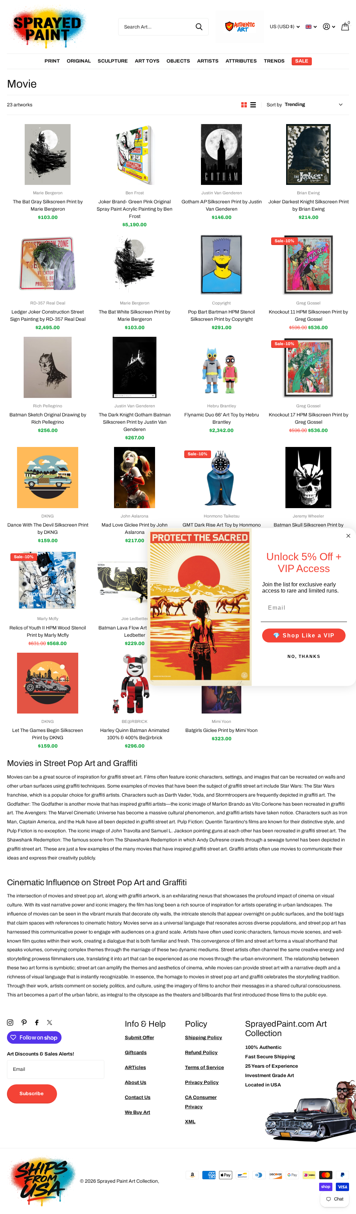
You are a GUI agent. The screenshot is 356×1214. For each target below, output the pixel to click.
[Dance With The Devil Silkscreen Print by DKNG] (47, 477)
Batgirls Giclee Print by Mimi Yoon (221, 730)
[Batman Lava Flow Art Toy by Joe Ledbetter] (134, 580)
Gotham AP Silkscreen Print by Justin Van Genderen (221, 205)
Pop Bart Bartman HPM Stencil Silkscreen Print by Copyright (221, 315)
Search (199, 26)
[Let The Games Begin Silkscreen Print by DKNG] (47, 683)
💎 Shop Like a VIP (304, 635)
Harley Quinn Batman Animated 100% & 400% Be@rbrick (134, 734)
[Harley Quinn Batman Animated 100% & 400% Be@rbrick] (134, 683)
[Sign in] (329, 26)
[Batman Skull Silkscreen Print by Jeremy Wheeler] (308, 477)
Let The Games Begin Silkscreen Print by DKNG (47, 734)
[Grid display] (244, 104)
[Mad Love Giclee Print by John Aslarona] (134, 477)
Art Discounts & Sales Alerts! (40, 1054)
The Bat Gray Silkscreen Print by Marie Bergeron (48, 205)
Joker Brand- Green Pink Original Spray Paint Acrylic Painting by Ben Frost (134, 209)
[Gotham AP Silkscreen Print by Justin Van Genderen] (221, 154)
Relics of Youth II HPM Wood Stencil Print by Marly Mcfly (47, 631)
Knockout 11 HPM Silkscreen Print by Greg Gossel (308, 315)
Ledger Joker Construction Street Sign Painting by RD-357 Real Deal (48, 315)
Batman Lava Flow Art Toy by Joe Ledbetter (134, 631)
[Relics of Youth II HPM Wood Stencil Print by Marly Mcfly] (47, 580)
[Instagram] (10, 1022)
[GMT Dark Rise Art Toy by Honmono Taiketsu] (221, 477)
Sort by (274, 104)
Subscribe (31, 1093)
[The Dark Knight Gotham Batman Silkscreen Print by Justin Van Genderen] (134, 367)
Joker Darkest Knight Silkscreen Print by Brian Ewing (308, 205)
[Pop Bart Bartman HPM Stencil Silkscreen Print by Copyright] (221, 264)
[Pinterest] (24, 1022)
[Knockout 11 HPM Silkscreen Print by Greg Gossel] (308, 264)
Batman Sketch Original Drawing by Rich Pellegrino (47, 418)
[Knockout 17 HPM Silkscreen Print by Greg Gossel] (308, 367)
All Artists (52, 61)
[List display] (253, 104)
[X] (49, 1022)
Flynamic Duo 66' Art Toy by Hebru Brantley (221, 418)
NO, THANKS (304, 656)
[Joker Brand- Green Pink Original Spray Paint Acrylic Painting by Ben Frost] (134, 154)
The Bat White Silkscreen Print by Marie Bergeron (134, 315)
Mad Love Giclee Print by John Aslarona (135, 528)
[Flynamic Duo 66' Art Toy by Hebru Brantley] (221, 367)
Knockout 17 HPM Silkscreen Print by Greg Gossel (308, 418)
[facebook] (37, 1022)
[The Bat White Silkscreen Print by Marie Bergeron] (134, 264)
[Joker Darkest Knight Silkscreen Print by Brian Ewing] (308, 154)
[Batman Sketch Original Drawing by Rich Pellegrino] (47, 367)
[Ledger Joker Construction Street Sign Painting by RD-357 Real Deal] (47, 264)
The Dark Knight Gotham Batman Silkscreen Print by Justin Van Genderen (135, 422)
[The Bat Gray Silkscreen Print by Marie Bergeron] (47, 154)
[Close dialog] (348, 535)
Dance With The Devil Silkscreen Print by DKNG (47, 528)
